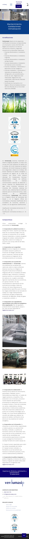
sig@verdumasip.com (8, 310)
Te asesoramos (14, 474)
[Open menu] (11, 4)
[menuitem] (9, 505)
